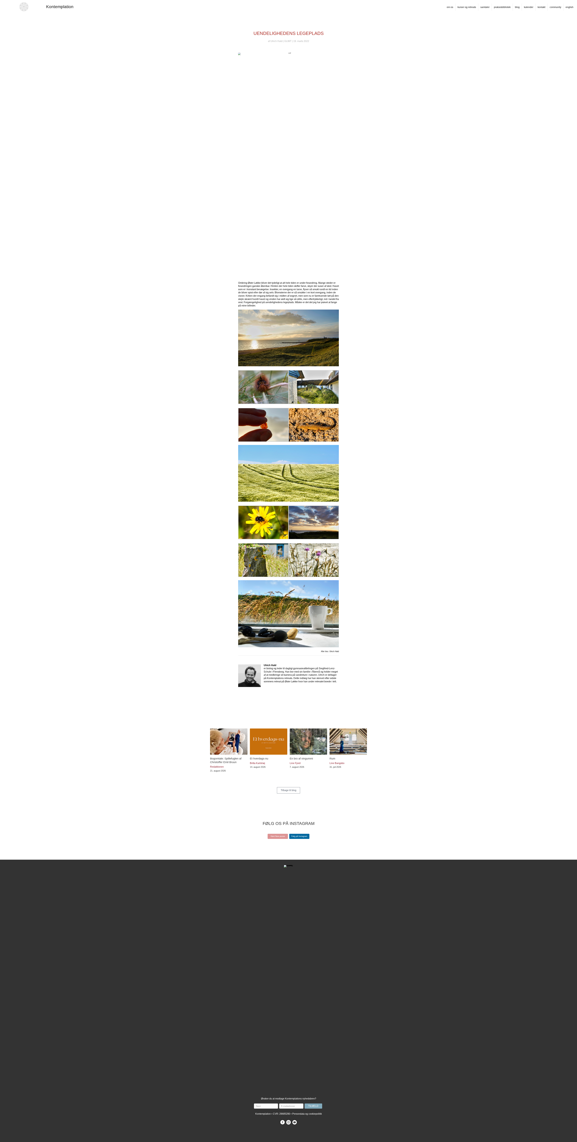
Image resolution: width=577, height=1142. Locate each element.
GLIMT (288, 41)
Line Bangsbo (337, 763)
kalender (528, 7)
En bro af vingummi (301, 758)
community (555, 7)
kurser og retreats (467, 7)
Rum (332, 758)
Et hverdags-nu (259, 758)
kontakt (541, 7)
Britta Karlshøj (257, 763)
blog (517, 7)
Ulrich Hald (276, 41)
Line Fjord (295, 763)
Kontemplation (59, 6)
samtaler (485, 7)
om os (450, 7)
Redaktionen (217, 766)
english (569, 7)
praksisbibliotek (502, 7)
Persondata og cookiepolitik (307, 1114)
